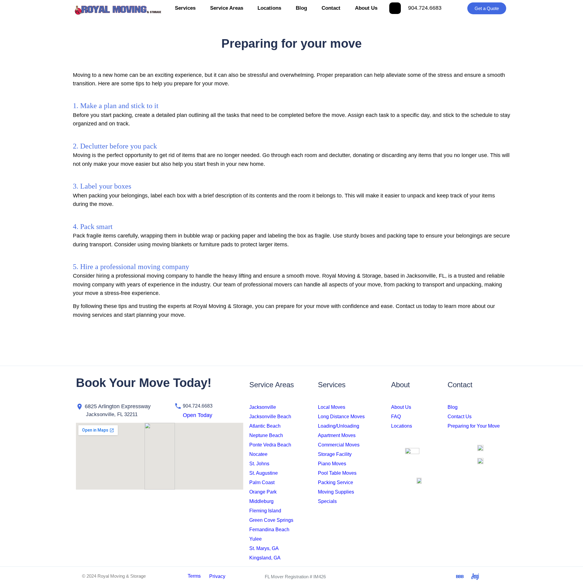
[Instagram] (399, 576)
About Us (366, 8)
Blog (301, 8)
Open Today (197, 415)
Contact (331, 8)
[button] (187, 415)
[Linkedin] (429, 576)
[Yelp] (490, 576)
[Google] (444, 576)
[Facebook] (384, 576)
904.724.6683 (425, 8)
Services (185, 8)
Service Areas (226, 8)
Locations (269, 8)
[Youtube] (414, 576)
